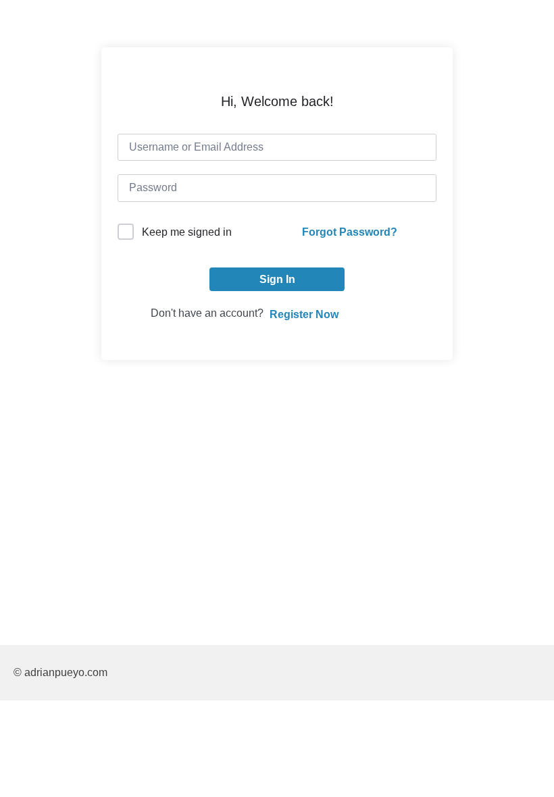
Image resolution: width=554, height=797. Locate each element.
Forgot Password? (349, 232)
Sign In (277, 279)
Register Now (304, 314)
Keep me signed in (187, 232)
